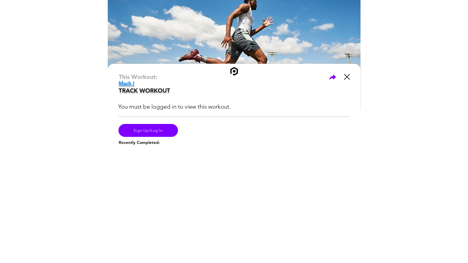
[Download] (332, 77)
